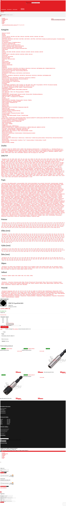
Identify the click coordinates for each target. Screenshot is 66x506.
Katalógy (3, 20)
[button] (52, 18)
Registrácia (4, 6)
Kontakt (3, 22)
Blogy (3, 23)
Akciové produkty (5, 19)
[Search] (26, 3)
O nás (3, 21)
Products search (28, 2)
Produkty (3, 18)
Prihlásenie (4, 5)
